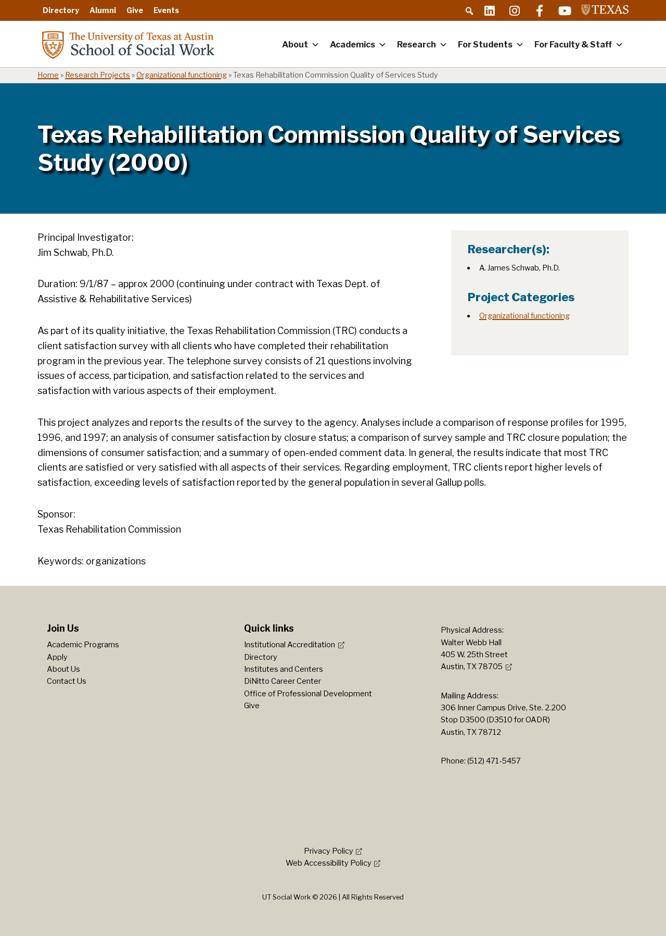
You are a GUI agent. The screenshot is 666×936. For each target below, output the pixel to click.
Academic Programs (83, 644)
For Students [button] (485, 45)
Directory (61, 10)
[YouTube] (564, 10)
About (295, 45)
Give (134, 10)
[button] (469, 11)
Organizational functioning (181, 75)
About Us (63, 669)
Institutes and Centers (283, 669)
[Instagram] (514, 10)
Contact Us (66, 681)
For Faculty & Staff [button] (573, 45)
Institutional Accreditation (289, 644)
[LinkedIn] (489, 10)
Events (166, 10)
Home (48, 75)
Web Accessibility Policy (329, 863)
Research (416, 45)
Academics (352, 45)
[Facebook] (539, 10)
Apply (57, 657)
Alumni (102, 10)
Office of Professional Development (308, 693)
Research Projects (97, 75)
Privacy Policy (328, 851)
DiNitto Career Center (282, 681)
